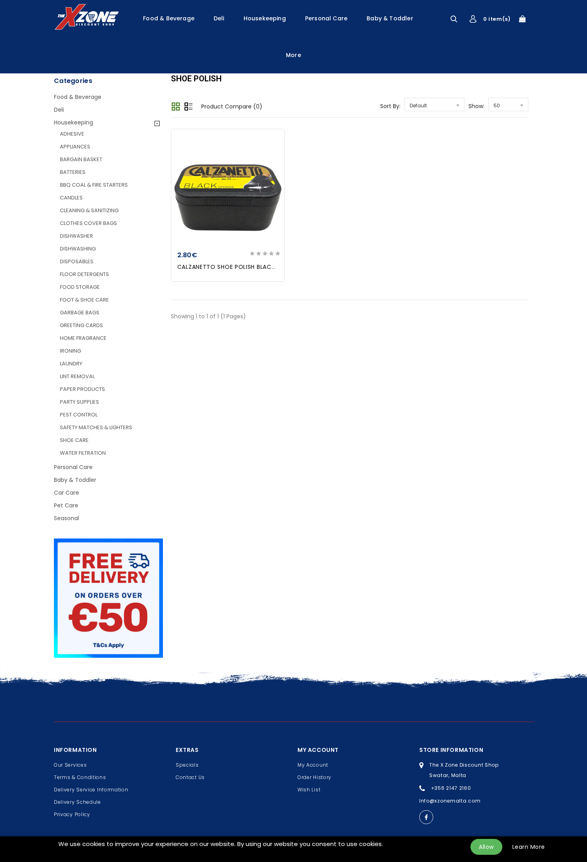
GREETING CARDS (81, 325)
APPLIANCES (75, 146)
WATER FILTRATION (83, 453)
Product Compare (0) (231, 106)
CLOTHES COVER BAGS (88, 223)
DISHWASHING (78, 248)
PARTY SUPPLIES (79, 402)
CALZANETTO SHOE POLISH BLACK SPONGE (239, 267)
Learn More (528, 847)
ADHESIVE (72, 134)
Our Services (70, 764)
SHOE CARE (74, 440)
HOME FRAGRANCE (83, 338)
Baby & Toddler (390, 18)
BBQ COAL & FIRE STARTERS (94, 185)
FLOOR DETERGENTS (84, 274)
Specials (187, 764)
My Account (312, 764)
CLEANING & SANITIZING (89, 210)
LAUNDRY (71, 363)
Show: (476, 106)
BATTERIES (72, 172)
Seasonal (66, 518)
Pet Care (66, 505)
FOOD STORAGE (80, 287)
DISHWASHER (76, 236)
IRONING (70, 351)
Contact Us (190, 777)
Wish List (308, 789)
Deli (219, 18)
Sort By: (390, 106)
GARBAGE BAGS (79, 312)
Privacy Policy (72, 814)
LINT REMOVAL (77, 376)
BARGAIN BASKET (81, 159)
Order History (314, 777)
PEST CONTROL (78, 414)
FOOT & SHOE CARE (84, 300)
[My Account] (473, 19)
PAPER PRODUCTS (82, 389)
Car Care (66, 493)
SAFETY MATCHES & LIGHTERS (96, 427)
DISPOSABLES (76, 261)
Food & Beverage (168, 18)
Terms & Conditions (80, 777)
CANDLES (71, 197)
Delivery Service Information (91, 789)
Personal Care (326, 18)
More (293, 55)
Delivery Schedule (77, 802)
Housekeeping (265, 18)
